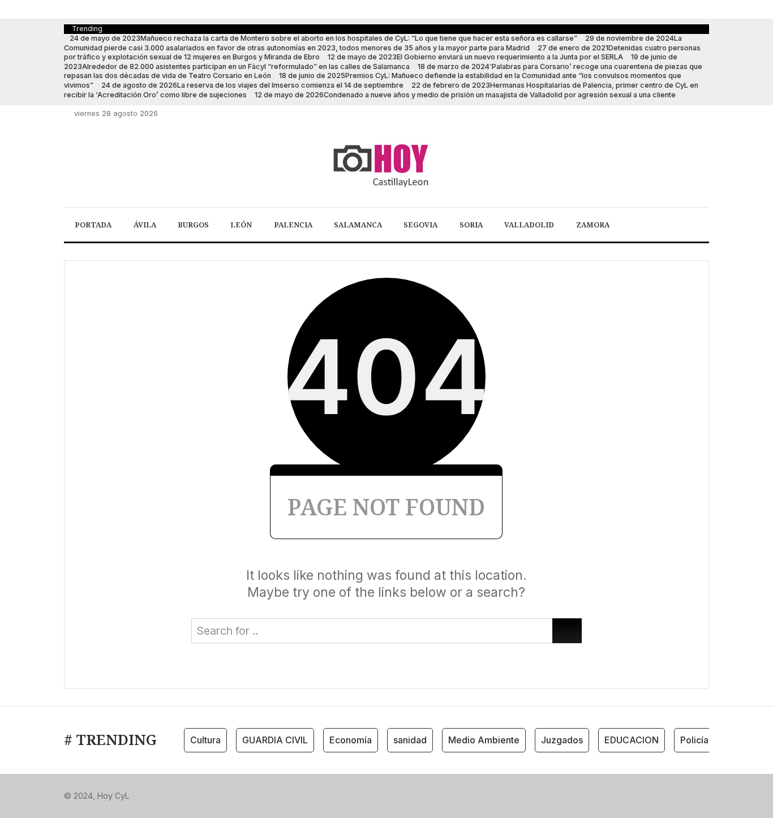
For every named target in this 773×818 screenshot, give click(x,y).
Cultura (205, 740)
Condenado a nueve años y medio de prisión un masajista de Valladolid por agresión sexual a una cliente (465, 95)
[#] (642, 113)
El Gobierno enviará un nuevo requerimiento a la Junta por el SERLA (475, 57)
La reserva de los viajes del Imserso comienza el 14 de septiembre (252, 85)
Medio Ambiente (483, 740)
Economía (350, 740)
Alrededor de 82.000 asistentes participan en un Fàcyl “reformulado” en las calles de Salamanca (370, 62)
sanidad (410, 740)
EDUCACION (631, 740)
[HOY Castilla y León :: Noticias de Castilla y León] (386, 164)
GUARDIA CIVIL (275, 740)
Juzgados (562, 740)
